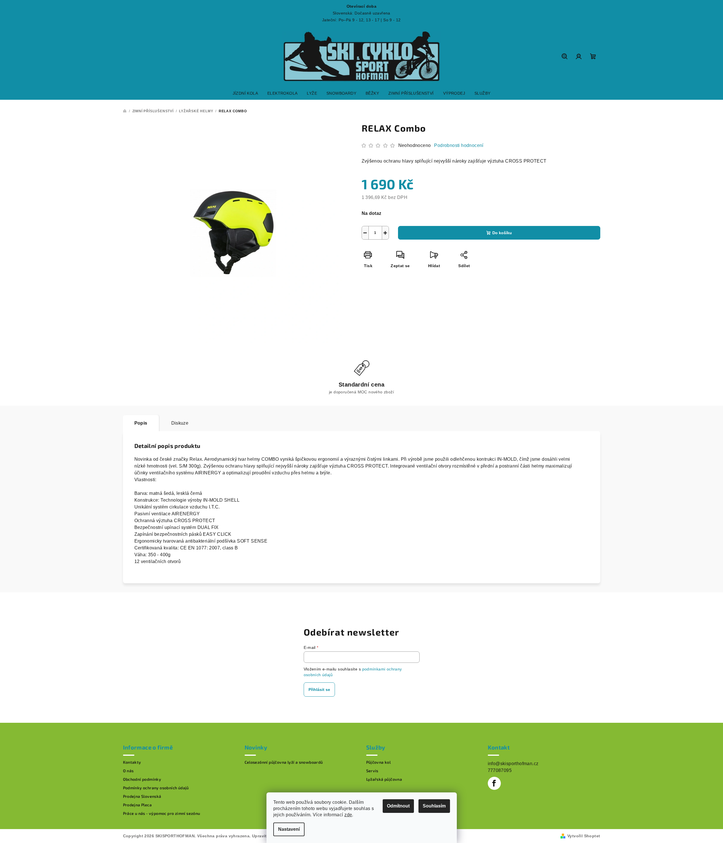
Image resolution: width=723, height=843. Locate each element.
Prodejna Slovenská (142, 796)
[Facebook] (494, 783)
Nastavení (289, 829)
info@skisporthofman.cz (513, 763)
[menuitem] (245, 93)
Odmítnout (398, 805)
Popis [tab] (140, 423)
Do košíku (502, 233)
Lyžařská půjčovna (384, 779)
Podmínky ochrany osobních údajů (156, 788)
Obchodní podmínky (142, 779)
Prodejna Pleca (137, 805)
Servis (372, 771)
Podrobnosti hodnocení (458, 145)
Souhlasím (434, 805)
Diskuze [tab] (180, 423)
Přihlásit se (319, 689)
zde (348, 814)
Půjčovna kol (378, 762)
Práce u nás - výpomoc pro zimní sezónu (161, 813)
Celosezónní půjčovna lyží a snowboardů (284, 762)
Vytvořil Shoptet (583, 836)
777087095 (500, 770)
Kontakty (132, 762)
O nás (128, 771)
